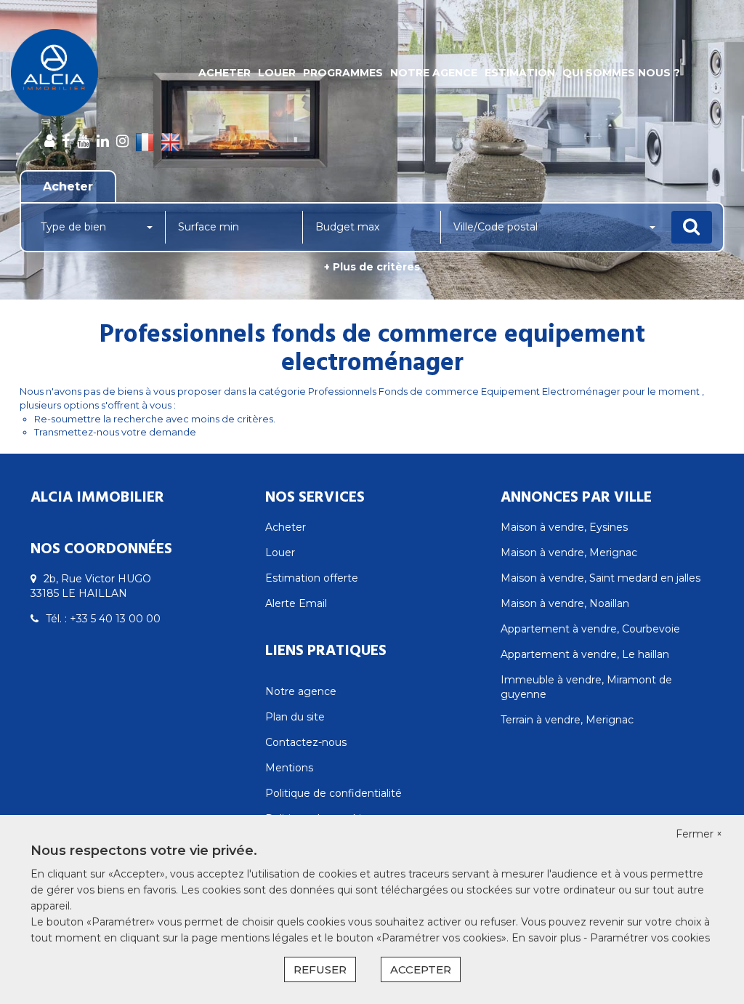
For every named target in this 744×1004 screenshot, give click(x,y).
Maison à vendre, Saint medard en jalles (600, 578)
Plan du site (295, 716)
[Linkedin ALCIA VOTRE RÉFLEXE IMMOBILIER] (103, 141)
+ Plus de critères (372, 266)
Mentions (289, 767)
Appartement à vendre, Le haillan (585, 654)
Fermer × (699, 833)
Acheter (224, 72)
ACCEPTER (420, 969)
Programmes (343, 72)
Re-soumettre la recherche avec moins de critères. (154, 419)
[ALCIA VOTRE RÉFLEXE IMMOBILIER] (67, 72)
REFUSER (320, 969)
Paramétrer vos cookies (650, 937)
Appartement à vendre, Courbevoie (590, 628)
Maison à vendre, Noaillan (565, 603)
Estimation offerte (311, 578)
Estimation (520, 72)
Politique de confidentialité (333, 793)
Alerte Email (296, 603)
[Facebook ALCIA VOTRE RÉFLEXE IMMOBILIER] (66, 141)
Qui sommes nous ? (621, 72)
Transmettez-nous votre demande (115, 432)
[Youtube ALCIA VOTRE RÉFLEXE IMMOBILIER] (83, 141)
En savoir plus (547, 937)
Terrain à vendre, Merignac (567, 719)
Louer (277, 72)
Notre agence (433, 72)
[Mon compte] (49, 141)
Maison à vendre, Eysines (564, 527)
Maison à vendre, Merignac (569, 552)
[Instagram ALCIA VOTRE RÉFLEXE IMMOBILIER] (122, 141)
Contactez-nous (306, 742)
